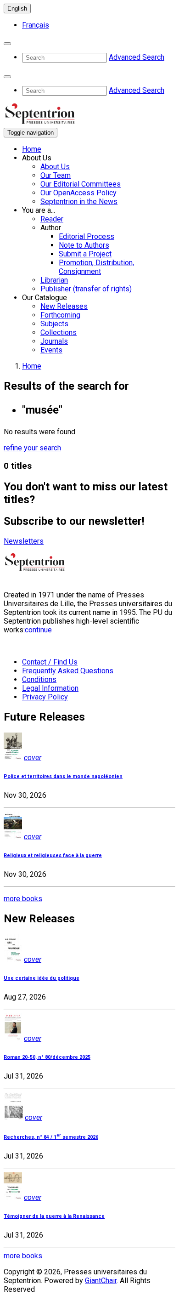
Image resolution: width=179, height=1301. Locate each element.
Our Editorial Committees (80, 184)
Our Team (55, 175)
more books (23, 898)
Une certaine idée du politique (41, 978)
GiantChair (101, 1280)
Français (35, 25)
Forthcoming (60, 315)
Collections (58, 332)
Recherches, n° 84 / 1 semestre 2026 (51, 1137)
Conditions (39, 679)
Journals (54, 341)
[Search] (7, 43)
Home (31, 149)
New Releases (64, 306)
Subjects (54, 323)
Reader (51, 219)
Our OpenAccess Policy (78, 192)
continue (38, 629)
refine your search (32, 447)
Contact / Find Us (50, 662)
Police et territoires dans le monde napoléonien (63, 776)
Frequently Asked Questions (67, 670)
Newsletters (24, 541)
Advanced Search (136, 57)
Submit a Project (85, 254)
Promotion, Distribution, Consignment (96, 267)
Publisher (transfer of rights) (86, 288)
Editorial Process (86, 236)
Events (51, 350)
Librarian (54, 280)
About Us (55, 166)
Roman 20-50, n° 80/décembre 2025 (47, 1057)
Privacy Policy (45, 697)
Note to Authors (84, 245)
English (17, 8)
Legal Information (50, 688)
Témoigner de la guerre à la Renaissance (54, 1216)
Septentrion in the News (78, 201)
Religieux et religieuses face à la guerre (53, 855)
